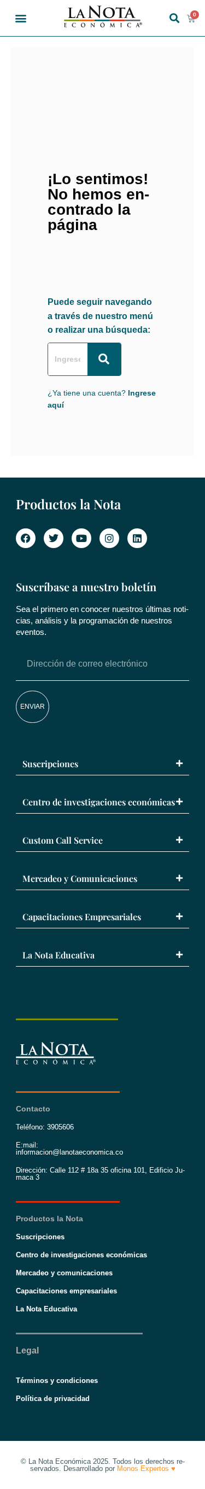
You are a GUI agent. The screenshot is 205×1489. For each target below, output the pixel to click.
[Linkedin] (137, 538)
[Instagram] (109, 538)
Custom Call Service (62, 840)
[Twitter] (53, 538)
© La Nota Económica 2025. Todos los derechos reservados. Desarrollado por (103, 1465)
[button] (20, 18)
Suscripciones (50, 763)
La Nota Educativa (58, 955)
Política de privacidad (53, 1398)
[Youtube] (81, 538)
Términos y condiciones (57, 1380)
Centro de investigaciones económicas (98, 802)
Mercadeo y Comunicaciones (79, 878)
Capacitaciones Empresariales (81, 916)
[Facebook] (26, 538)
